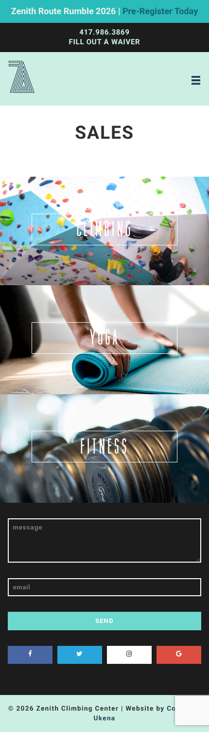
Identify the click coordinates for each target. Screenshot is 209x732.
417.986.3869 (104, 32)
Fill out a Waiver (104, 41)
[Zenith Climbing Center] (21, 79)
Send (104, 620)
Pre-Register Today (160, 11)
